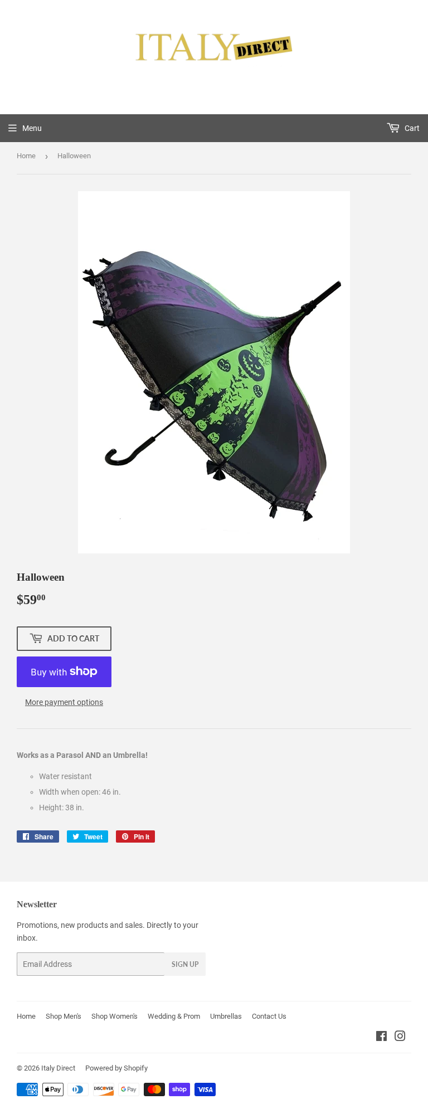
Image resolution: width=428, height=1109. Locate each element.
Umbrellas (226, 1016)
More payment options (64, 702)
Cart (411, 128)
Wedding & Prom (174, 1016)
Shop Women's (114, 1016)
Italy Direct (58, 1068)
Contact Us (269, 1016)
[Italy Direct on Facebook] (381, 1037)
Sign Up (185, 964)
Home (26, 156)
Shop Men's (63, 1016)
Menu (32, 128)
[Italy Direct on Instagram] (400, 1037)
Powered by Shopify (116, 1068)
